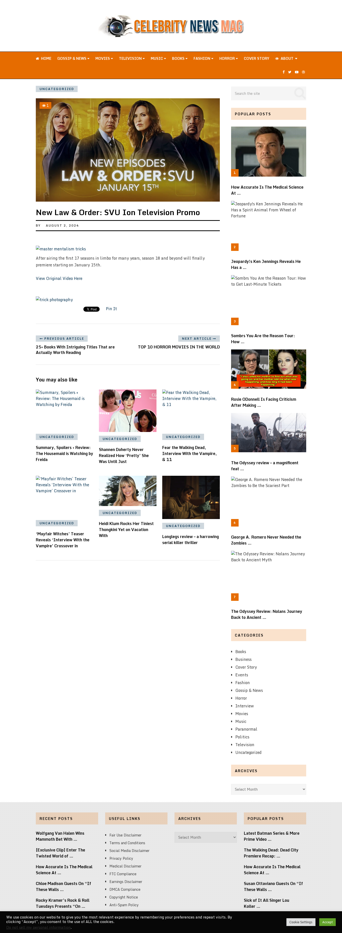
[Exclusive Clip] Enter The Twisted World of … (60, 853)
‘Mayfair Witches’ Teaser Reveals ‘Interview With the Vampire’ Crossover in (62, 540)
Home (45, 58)
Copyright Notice (123, 897)
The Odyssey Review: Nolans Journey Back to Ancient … (266, 614)
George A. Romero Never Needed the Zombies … (266, 540)
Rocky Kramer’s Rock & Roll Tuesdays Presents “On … (62, 903)
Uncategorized (57, 89)
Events (241, 675)
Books (179, 58)
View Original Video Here (59, 278)
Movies (103, 58)
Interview (244, 706)
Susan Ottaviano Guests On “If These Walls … (273, 886)
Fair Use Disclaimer (125, 835)
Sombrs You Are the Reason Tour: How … (263, 339)
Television (131, 58)
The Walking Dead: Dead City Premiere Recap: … (271, 853)
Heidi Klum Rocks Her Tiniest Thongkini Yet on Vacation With (126, 529)
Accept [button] (327, 922)
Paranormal (246, 729)
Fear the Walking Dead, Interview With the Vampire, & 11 (189, 453)
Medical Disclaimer (125, 866)
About (286, 58)
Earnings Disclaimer (125, 881)
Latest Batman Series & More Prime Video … (271, 836)
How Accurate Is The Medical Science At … (267, 190)
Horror (227, 58)
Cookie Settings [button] (300, 922)
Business (243, 659)
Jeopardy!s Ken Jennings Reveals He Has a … (266, 264)
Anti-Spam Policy (124, 905)
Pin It (111, 308)
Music (157, 58)
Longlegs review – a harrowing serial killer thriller (190, 539)
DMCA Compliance (124, 889)
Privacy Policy (121, 858)
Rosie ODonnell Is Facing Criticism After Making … (263, 402)
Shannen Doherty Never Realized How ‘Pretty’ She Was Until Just (124, 455)
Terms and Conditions (127, 843)
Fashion (202, 58)
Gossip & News (72, 58)
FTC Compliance (122, 874)
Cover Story (256, 58)
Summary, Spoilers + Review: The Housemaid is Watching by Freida (64, 453)
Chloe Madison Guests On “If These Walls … (63, 886)
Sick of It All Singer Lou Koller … (266, 903)
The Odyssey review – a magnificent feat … (264, 466)
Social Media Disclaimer (129, 850)
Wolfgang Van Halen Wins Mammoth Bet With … (60, 836)
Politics (242, 737)
